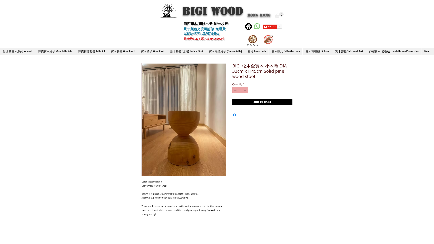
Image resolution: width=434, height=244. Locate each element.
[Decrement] (235, 90)
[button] (279, 15)
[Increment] (245, 90)
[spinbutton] (240, 90)
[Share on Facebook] (234, 115)
